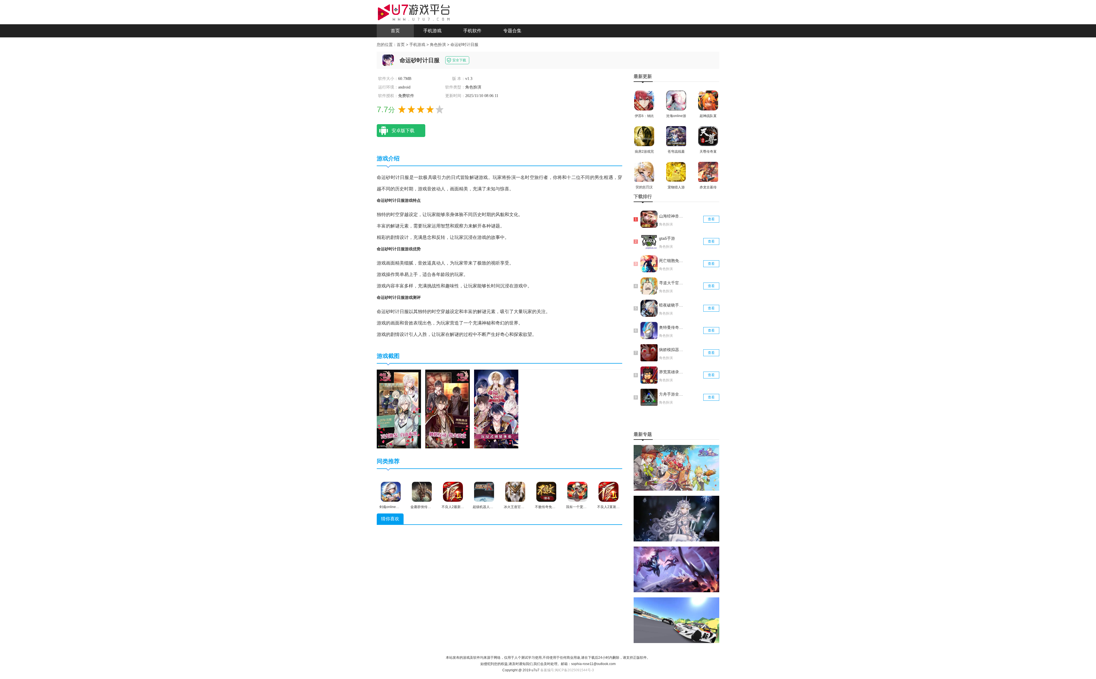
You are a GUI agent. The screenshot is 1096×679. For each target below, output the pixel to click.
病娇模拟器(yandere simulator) (671, 349)
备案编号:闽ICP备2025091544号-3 (567, 670)
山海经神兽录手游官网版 (671, 216)
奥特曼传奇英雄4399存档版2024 (671, 327)
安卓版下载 (403, 130)
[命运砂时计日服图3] (496, 409)
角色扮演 (438, 44)
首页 (395, 30)
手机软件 (472, 30)
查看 (711, 219)
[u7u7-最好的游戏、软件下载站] (414, 11)
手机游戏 (432, 30)
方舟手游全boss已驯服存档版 (671, 394)
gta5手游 (667, 238)
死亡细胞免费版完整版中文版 (671, 260)
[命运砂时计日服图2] (447, 409)
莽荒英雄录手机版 (671, 372)
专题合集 (512, 30)
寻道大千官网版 (671, 283)
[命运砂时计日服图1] (399, 409)
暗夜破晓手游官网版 (671, 305)
